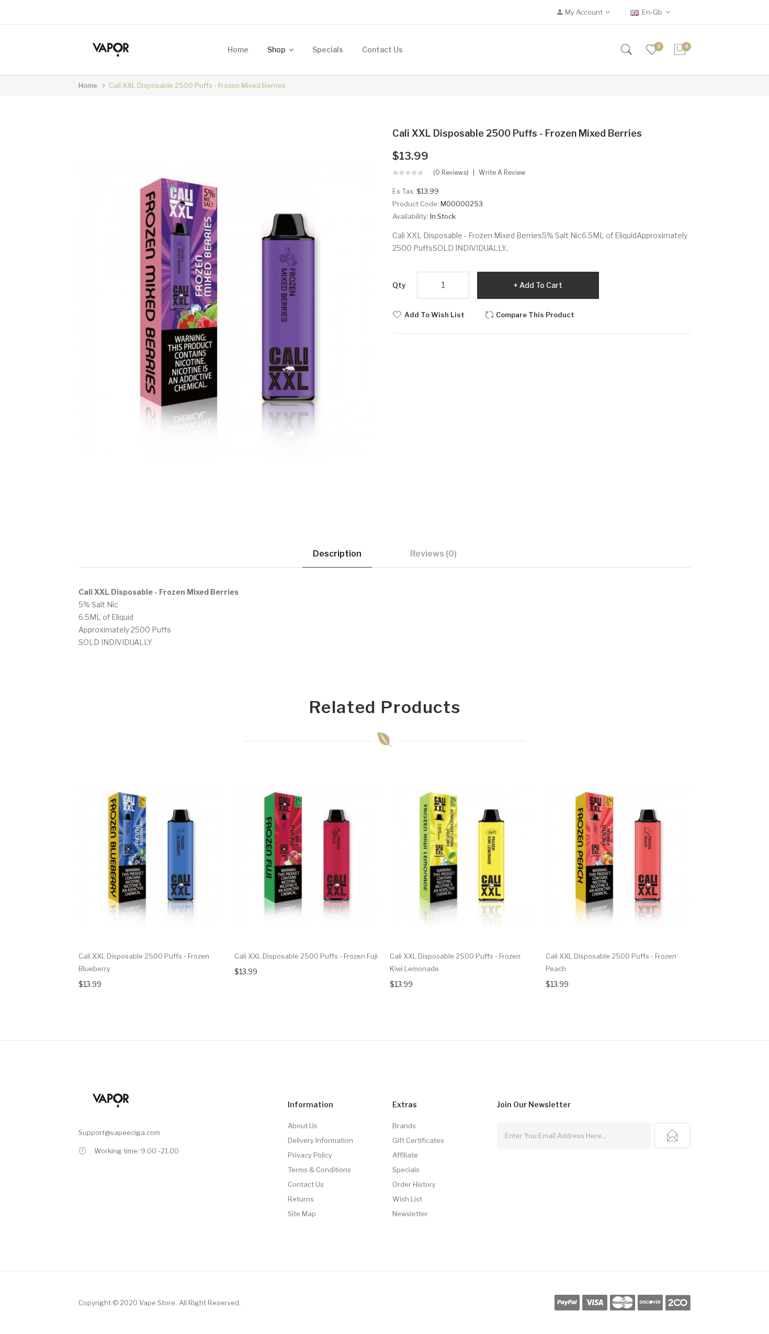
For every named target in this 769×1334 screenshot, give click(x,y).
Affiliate (405, 1155)
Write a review (502, 173)
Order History (414, 1184)
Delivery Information (320, 1140)
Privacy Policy (310, 1155)
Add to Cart (540, 285)
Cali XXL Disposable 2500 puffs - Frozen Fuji (306, 956)
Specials (406, 1169)
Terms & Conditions (319, 1169)
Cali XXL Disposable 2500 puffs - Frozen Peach (611, 962)
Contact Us (306, 1184)
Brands (404, 1125)
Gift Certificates (418, 1140)
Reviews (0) (433, 554)
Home (87, 85)
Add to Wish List (434, 314)
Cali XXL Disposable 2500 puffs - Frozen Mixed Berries (197, 85)
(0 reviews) (451, 173)
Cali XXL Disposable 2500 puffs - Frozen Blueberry (143, 962)
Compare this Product (535, 314)
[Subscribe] (672, 1135)
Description (337, 554)
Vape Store (157, 1302)
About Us (303, 1125)
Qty (399, 285)
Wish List (407, 1199)
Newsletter (410, 1213)
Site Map (302, 1213)
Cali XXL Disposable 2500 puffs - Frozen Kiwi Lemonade (455, 962)
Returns (301, 1199)
